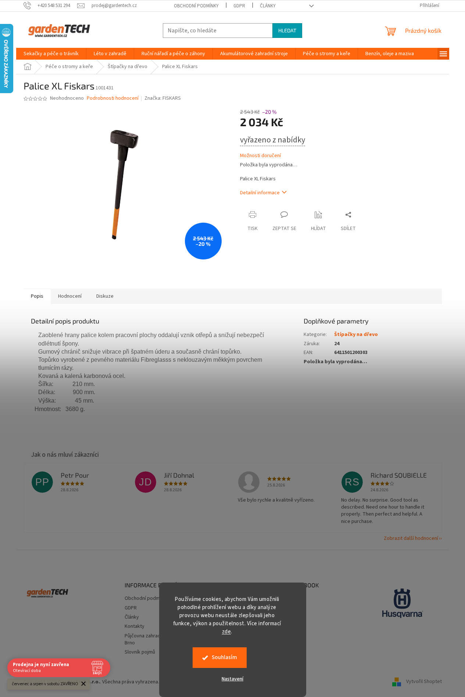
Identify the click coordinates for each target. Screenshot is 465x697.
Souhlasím (224, 657)
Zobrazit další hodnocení (411, 538)
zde (226, 632)
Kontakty (134, 626)
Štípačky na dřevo (356, 334)
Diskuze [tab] (105, 296)
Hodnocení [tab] (70, 296)
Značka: (162, 98)
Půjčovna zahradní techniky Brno (154, 639)
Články (268, 6)
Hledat (287, 30)
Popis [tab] (37, 296)
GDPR (239, 6)
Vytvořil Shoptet (424, 682)
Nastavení (232, 679)
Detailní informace (260, 193)
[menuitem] (51, 54)
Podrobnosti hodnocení (113, 98)
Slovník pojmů (140, 652)
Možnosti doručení (260, 155)
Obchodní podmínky (196, 6)
